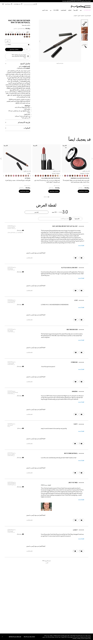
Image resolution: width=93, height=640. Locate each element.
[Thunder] (25, 37)
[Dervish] (16, 176)
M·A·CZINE (56, 10)
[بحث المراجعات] (70, 218)
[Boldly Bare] (23, 176)
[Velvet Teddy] (75, 176)
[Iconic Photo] (48, 176)
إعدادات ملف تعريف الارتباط (29, 636)
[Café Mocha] (38, 176)
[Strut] (11, 34)
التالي (46, 562)
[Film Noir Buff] (70, 176)
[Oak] (11, 176)
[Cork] (9, 176)
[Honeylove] (82, 176)
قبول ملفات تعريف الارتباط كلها (15, 636)
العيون (79, 15)
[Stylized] (27, 37)
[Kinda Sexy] (41, 176)
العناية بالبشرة (63, 10)
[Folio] (55, 176)
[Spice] (21, 176)
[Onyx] (18, 34)
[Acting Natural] (58, 176)
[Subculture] (28, 176)
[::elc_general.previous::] (89, 175)
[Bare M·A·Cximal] (45, 176)
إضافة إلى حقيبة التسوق (14, 49)
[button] (46, 507)
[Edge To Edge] (14, 176)
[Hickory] (22, 34)
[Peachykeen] (80, 176)
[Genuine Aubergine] (25, 34)
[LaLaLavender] (68, 176)
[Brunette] (29, 34)
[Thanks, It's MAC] (65, 176)
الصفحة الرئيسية (88, 15)
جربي (8, 40)
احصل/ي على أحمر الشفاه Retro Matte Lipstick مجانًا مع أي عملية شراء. (76, 1)
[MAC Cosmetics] (81, 7)
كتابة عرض (37, 212)
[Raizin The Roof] (77, 176)
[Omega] (29, 37)
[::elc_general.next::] (62, 175)
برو (50, 10)
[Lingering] (20, 34)
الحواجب (75, 15)
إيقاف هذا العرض (29, 257)
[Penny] (15, 34)
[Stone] (6, 176)
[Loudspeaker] (85, 176)
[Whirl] (18, 176)
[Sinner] (87, 176)
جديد (81, 10)
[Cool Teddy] (50, 176)
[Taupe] (6, 34)
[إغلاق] (2, 636)
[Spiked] (13, 34)
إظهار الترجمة (81, 245)
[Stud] (8, 34)
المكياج (82, 15)
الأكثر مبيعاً (76, 10)
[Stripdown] (26, 176)
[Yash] (53, 176)
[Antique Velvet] (72, 176)
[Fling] (27, 34)
